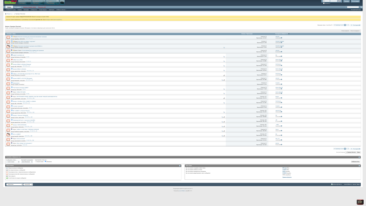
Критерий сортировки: (27, 160)
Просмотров (249, 33)
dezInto (16, 127)
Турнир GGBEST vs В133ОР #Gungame (22, 78)
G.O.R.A (16, 117)
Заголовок (9, 33)
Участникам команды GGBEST (20, 87)
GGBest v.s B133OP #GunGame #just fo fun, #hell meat (26, 73)
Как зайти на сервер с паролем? (26, 41)
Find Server (17, 57)
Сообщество (34, 9)
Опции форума (43, 9)
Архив (354, 184)
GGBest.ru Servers (60, 9)
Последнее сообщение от (281, 33)
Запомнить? (327, 3)
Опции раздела (345, 30)
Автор (14, 33)
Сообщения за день (11, 9)
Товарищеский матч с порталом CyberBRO (24, 120)
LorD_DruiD (17, 141)
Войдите (49, 19)
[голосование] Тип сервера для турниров (33, 50)
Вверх (358, 152)
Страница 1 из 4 (339, 25)
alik (15, 66)
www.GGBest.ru (348, 184)
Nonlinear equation (18, 131)
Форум (9, 7)
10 (33, 140)
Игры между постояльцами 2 (24, 143)
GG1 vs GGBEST (17, 134)
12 (31, 117)
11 (33, 112)
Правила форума (287, 177)
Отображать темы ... (11, 160)
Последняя (356, 25)
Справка (20, 9)
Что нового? (17, 7)
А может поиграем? (18, 106)
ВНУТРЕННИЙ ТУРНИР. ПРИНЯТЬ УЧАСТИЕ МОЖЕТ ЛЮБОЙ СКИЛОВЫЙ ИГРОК (37, 96)
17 (31, 126)
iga (15, 89)
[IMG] (284, 171)
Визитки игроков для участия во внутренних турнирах (32, 36)
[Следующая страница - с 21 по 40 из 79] (351, 25)
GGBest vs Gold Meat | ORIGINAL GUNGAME (28, 129)
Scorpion (16, 84)
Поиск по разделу (354, 30)
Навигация (51, 9)
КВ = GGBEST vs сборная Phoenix (21, 110)
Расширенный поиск (356, 9)
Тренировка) (16, 83)
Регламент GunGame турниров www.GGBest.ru (30, 46)
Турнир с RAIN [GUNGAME (19, 125)
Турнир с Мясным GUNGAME (20, 115)
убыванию (49, 161)
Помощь (346, 1)
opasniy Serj (17, 71)
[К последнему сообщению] (281, 38)
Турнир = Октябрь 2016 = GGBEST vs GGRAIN (24, 101)
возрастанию (39, 161)
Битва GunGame (21, 138)
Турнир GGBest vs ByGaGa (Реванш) (22, 64)
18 (31, 135)
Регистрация (355, 1)
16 (33, 121)
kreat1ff (16, 136)
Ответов (243, 33)
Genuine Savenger (18, 43)
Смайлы (285, 169)
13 (33, 98)
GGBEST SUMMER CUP (18, 55)
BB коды (285, 168)
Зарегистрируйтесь (57, 19)
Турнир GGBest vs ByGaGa (19, 69)
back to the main (18, 108)
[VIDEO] (285, 173)
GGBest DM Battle (21, 92)
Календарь (26, 9)
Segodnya (16, 39)
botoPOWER (17, 98)
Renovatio (16, 80)
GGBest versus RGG (17, 59)
